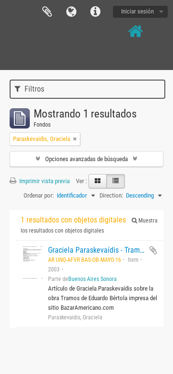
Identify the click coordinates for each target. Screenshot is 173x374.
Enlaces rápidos (95, 12)
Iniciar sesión (137, 11)
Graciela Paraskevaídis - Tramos (97, 250)
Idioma (71, 12)
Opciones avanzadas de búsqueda (86, 159)
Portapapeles (47, 12)
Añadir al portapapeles (153, 250)
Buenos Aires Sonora (92, 279)
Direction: (111, 195)
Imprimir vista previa (44, 181)
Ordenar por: (39, 195)
